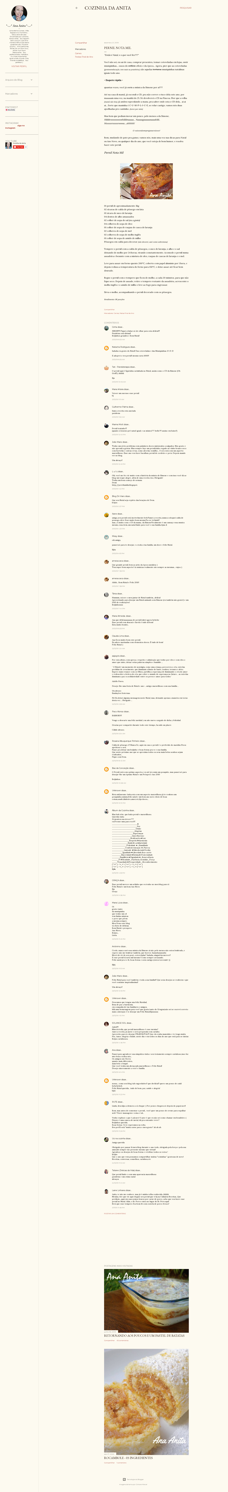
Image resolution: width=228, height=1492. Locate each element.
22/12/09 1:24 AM (118, 648)
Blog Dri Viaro (118, 496)
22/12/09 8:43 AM (118, 761)
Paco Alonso (118, 711)
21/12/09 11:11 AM (118, 399)
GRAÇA (115, 880)
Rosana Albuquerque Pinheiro (125, 741)
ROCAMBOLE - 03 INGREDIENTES (128, 1458)
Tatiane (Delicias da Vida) (123, 1170)
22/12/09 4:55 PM (118, 873)
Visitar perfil (19, 66)
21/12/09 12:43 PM (118, 464)
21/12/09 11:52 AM (118, 417)
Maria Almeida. (118, 616)
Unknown (116, 790)
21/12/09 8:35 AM (118, 359)
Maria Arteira (118, 389)
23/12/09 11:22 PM (118, 1094)
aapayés (116, 656)
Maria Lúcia (117, 903)
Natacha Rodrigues (121, 347)
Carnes (78, 53)
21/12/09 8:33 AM (118, 340)
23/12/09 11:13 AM (118, 968)
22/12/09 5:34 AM (118, 734)
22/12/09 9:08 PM (118, 895)
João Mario (117, 442)
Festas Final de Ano (84, 57)
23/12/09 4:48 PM (118, 1043)
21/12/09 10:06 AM (119, 382)
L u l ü (115, 471)
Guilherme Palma (120, 407)
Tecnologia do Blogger (135, 1479)
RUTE (114, 1102)
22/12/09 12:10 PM (118, 803)
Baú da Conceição (120, 768)
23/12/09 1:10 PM (118, 1016)
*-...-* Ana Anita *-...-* (19, 26)
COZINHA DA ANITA (108, 8)
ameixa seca (117, 561)
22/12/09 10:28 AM (119, 783)
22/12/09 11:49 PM (118, 939)
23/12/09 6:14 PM (118, 1072)
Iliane (114, 514)
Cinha (114, 327)
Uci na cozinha (118, 1138)
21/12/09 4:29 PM (118, 529)
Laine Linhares (118, 1190)
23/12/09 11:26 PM (118, 1131)
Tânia (114, 593)
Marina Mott (117, 424)
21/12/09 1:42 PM (118, 489)
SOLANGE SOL (119, 1023)
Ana (114, 1050)
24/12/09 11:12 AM (118, 1163)
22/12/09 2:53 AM (118, 704)
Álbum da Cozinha (120, 810)
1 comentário (121, 1463)
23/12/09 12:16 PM (118, 991)
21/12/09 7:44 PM (118, 609)
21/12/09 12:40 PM (119, 435)
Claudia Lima (118, 636)
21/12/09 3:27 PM (118, 506)
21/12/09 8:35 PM (118, 628)
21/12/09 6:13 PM (118, 553)
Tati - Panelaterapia (121, 367)
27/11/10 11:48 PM (118, 1208)
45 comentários (122, 1340)
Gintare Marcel (141, 1484)
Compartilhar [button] (81, 43)
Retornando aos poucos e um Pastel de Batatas (144, 1336)
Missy (114, 536)
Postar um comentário (115, 1214)
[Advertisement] (123, 28)
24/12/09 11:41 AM (118, 1183)
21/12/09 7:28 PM (118, 571)
